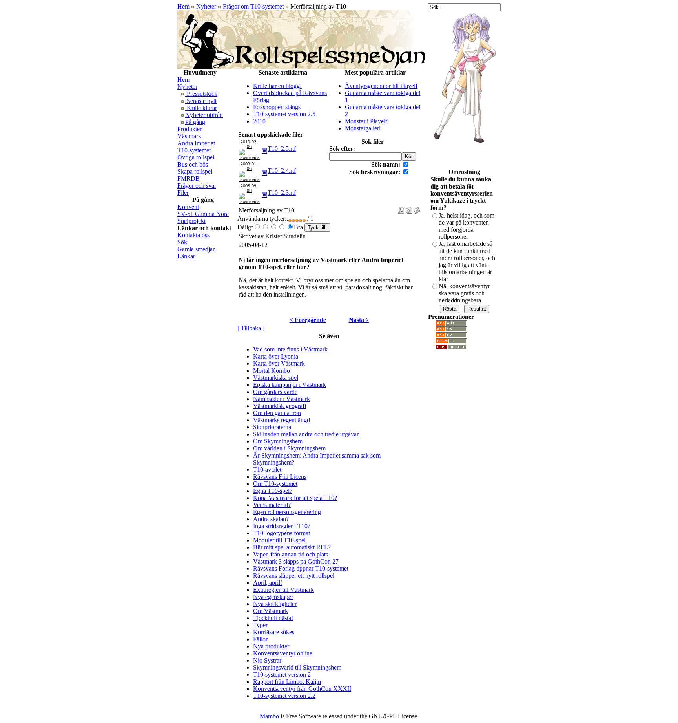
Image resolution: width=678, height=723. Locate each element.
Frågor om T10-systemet (253, 6)
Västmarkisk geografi (279, 406)
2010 (259, 121)
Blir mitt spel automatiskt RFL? (292, 547)
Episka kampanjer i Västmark (289, 384)
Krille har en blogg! (277, 85)
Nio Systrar (267, 660)
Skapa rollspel (194, 171)
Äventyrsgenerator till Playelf (381, 85)
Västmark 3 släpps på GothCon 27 (296, 561)
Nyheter (206, 6)
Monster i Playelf (366, 121)
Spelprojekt (191, 221)
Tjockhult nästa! (273, 618)
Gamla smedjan (196, 249)
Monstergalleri (363, 128)
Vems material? (272, 505)
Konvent (188, 206)
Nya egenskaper (273, 596)
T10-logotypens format (281, 533)
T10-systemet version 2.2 (284, 695)
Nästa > (359, 320)
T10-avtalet (267, 469)
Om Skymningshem (278, 441)
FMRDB (188, 178)
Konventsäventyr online (282, 653)
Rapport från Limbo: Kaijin (287, 681)
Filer (183, 192)
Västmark (189, 136)
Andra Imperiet (196, 143)
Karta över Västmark (279, 363)
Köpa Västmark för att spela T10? (295, 497)
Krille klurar (201, 107)
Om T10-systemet (275, 483)
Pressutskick (201, 93)
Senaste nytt (201, 100)
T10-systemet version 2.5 (284, 114)
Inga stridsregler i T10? (281, 526)
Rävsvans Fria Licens (279, 476)
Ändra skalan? (271, 519)
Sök (182, 242)
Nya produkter (271, 646)
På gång (195, 122)
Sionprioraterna (272, 427)
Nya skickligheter (275, 603)
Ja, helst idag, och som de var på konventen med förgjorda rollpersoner (466, 226)
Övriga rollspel (195, 157)
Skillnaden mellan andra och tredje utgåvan (306, 434)
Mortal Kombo (271, 370)
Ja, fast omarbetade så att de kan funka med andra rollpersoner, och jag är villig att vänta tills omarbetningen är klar (467, 261)
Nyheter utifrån (204, 115)
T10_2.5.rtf (282, 148)
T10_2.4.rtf (282, 170)
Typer (260, 625)
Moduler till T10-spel (279, 540)
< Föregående (308, 320)
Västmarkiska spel (275, 377)
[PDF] (401, 208)
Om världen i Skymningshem (289, 448)
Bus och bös (192, 164)
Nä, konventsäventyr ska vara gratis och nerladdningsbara (464, 293)
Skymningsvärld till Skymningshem (297, 667)
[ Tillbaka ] (250, 328)
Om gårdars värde (275, 391)
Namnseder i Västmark (281, 398)
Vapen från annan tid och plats (290, 554)
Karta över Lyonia (275, 356)
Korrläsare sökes (273, 632)
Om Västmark (270, 611)
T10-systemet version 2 (282, 674)
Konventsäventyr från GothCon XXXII (302, 688)
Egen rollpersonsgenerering (287, 512)
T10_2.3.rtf (282, 192)
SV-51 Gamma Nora (203, 213)
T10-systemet (194, 150)
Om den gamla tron (277, 413)
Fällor (260, 639)
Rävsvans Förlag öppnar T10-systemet (300, 568)
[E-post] (417, 208)
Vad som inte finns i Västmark (290, 349)
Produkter (189, 129)
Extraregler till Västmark (283, 589)
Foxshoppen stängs (277, 107)
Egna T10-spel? (272, 490)
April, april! (267, 582)
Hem (183, 6)
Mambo (269, 716)
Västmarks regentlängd (281, 420)
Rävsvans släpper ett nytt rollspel (293, 575)
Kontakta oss (193, 235)
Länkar (186, 256)
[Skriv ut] (409, 208)
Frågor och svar (196, 185)
